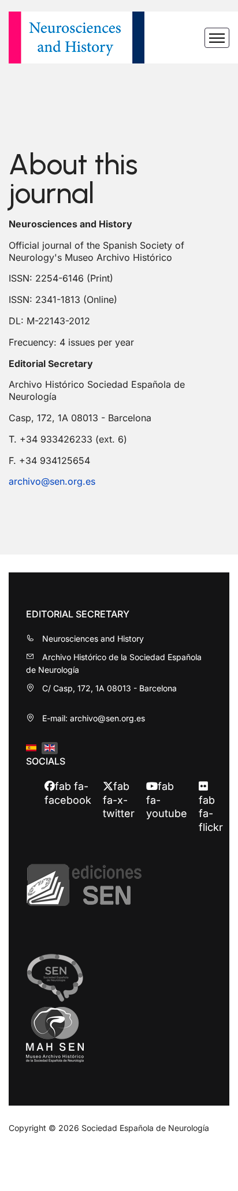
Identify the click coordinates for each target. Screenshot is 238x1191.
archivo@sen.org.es (52, 481)
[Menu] (216, 37)
